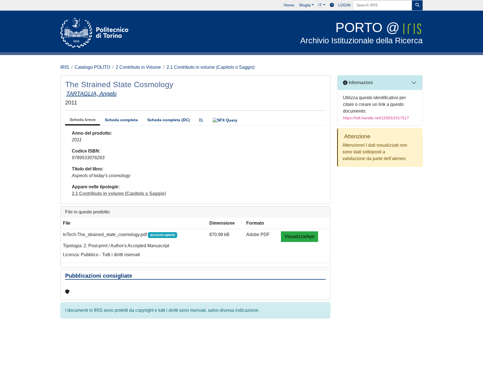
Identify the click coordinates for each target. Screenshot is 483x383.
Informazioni (360, 82)
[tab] (201, 120)
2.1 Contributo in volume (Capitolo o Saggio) (211, 67)
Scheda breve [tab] (83, 119)
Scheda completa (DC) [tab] (168, 120)
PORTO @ (361, 32)
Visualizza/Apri (299, 236)
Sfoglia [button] (305, 5)
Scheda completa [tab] (121, 120)
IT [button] (320, 5)
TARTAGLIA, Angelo (91, 94)
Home (289, 5)
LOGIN (344, 5)
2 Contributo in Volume (138, 67)
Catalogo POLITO (92, 67)
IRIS (64, 67)
